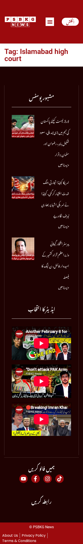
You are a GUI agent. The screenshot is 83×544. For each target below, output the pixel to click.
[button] (50, 22)
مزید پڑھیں (63, 164)
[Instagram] (47, 479)
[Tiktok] (59, 479)
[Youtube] (23, 479)
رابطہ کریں (41, 500)
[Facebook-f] (35, 479)
